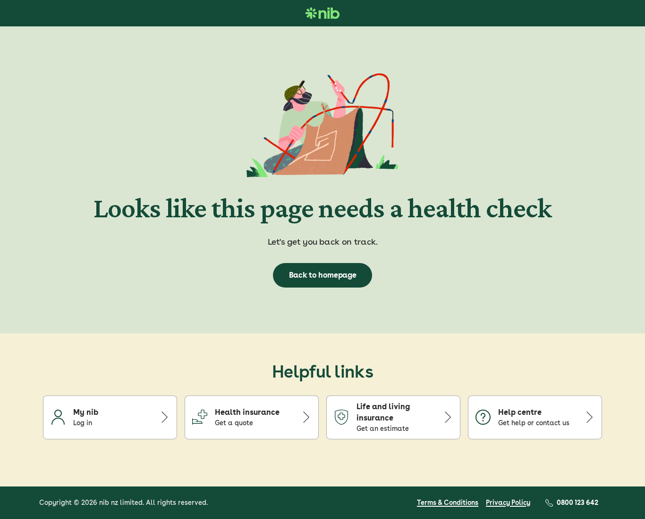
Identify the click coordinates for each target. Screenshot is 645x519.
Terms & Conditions (447, 502)
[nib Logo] (322, 13)
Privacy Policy (508, 502)
